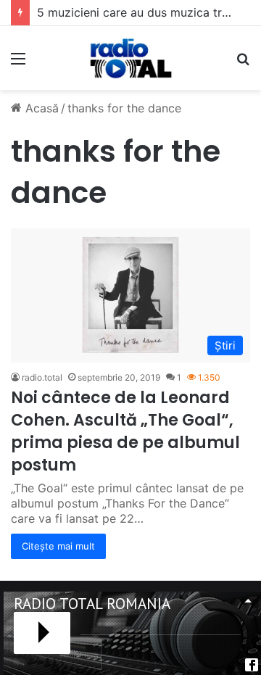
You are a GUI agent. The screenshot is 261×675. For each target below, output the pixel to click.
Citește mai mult (58, 546)
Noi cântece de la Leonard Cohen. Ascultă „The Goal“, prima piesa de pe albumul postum (125, 431)
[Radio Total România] (130, 58)
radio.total (42, 377)
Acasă (40, 108)
